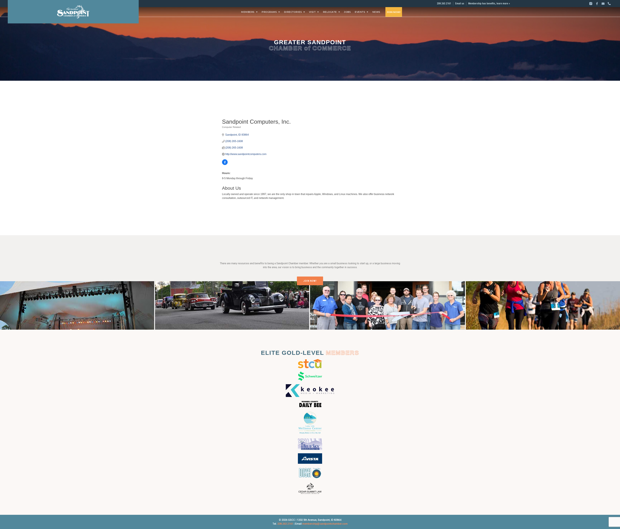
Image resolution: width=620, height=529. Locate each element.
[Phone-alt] (609, 3)
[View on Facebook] (225, 164)
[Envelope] (603, 3)
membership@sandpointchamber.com (325, 523)
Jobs (347, 11)
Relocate (330, 11)
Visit (312, 11)
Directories (293, 11)
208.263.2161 (285, 523)
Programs (269, 11)
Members (247, 11)
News (376, 11)
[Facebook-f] (596, 3)
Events (360, 11)
